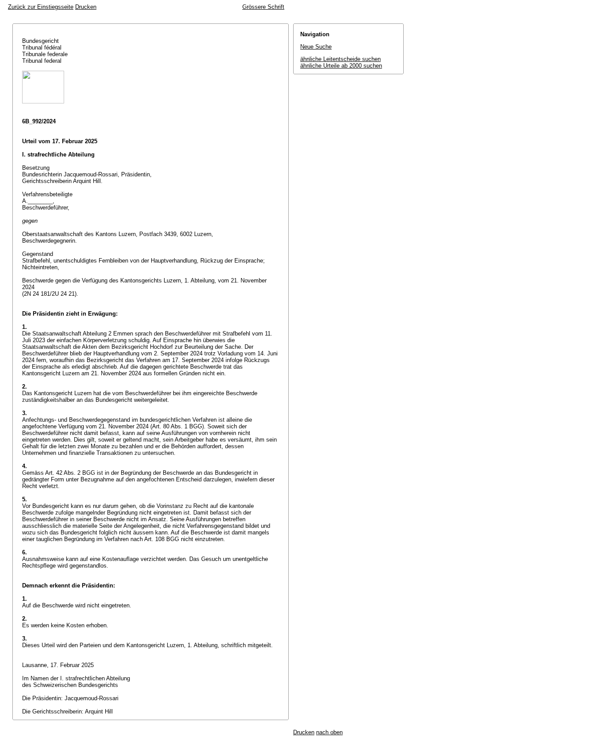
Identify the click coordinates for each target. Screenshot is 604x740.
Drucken (85, 7)
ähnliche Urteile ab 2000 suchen (341, 65)
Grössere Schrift (263, 7)
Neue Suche (316, 46)
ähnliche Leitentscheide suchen (340, 59)
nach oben (329, 732)
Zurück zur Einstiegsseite (40, 7)
